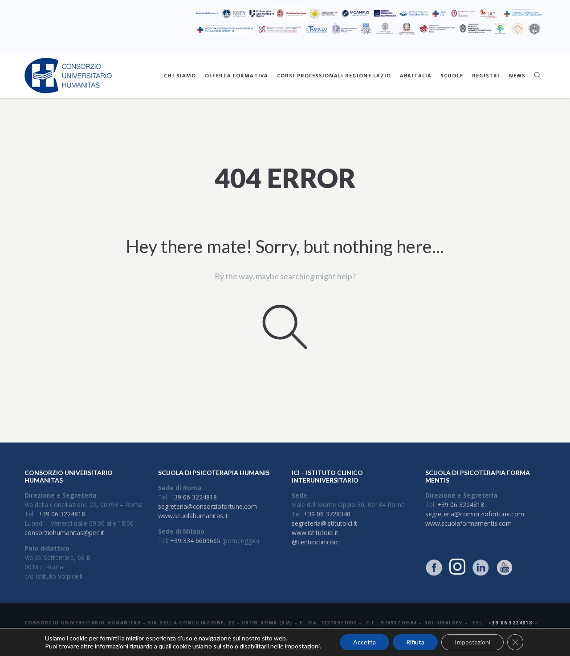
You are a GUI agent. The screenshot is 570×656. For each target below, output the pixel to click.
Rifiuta (415, 642)
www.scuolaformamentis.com (468, 523)
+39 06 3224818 (61, 514)
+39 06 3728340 (327, 514)
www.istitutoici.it (315, 532)
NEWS (517, 75)
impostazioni (302, 646)
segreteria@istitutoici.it (324, 523)
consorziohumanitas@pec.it (64, 532)
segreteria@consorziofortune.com (207, 506)
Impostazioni (472, 642)
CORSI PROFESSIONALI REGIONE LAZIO (334, 75)
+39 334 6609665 (195, 540)
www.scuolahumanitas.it (193, 515)
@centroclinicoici (316, 542)
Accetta (364, 642)
